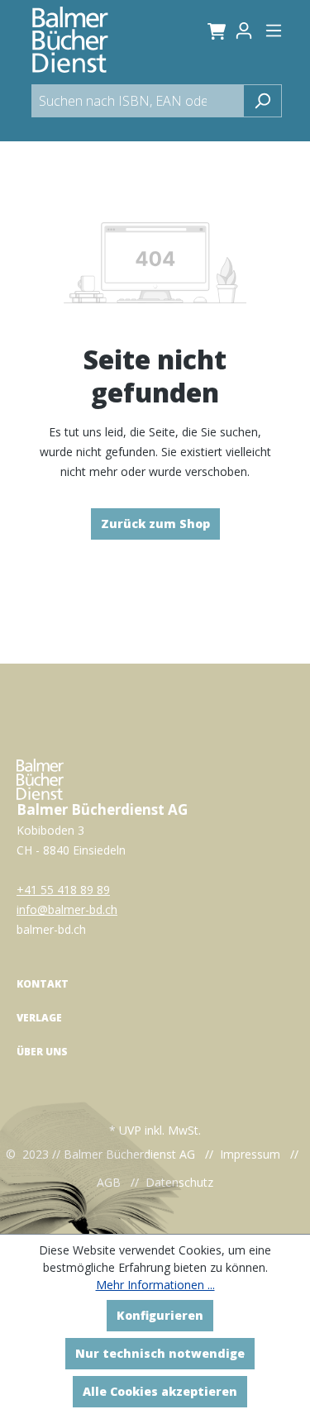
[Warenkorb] (214, 30)
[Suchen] (262, 100)
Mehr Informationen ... (155, 1285)
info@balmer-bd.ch (67, 909)
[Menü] (273, 30)
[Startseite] (40, 778)
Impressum (250, 1154)
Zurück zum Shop (155, 523)
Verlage (39, 1018)
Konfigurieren (160, 1315)
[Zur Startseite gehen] (70, 40)
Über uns (42, 1052)
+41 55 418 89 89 (63, 889)
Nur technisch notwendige (160, 1353)
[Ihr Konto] (249, 30)
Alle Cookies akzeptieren (160, 1391)
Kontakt (43, 984)
